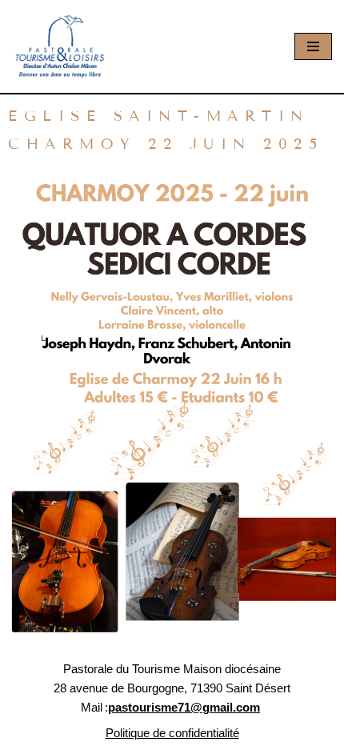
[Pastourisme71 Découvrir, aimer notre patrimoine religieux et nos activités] (60, 46)
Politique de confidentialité (172, 733)
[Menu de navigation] (313, 46)
